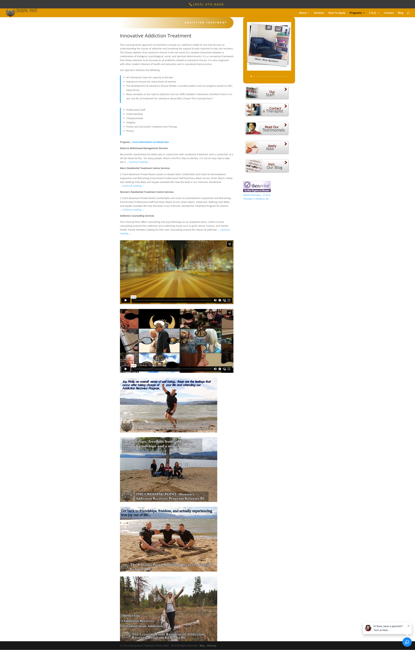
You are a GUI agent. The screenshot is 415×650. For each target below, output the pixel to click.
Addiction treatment (206, 22)
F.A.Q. (373, 13)
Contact (389, 13)
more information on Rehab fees (150, 142)
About (303, 13)
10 (276, 76)
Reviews (319, 13)
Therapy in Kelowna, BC (256, 198)
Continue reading (140, 161)
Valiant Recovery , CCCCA (256, 195)
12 (281, 76)
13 (284, 76)
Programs (356, 13)
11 (278, 76)
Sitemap (211, 645)
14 (287, 76)
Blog (400, 13)
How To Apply (336, 13)
